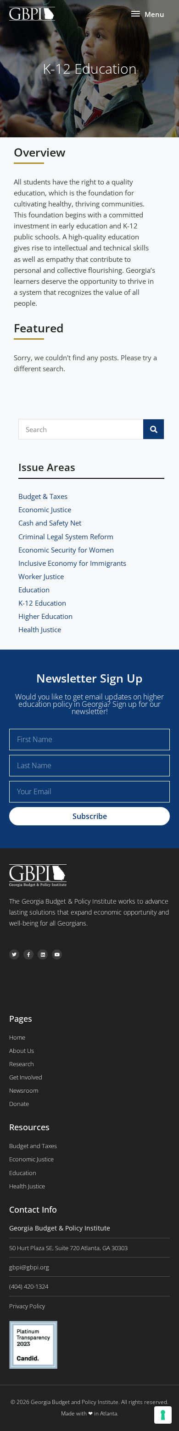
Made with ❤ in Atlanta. (89, 1413)
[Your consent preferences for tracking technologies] (163, 1415)
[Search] (153, 429)
